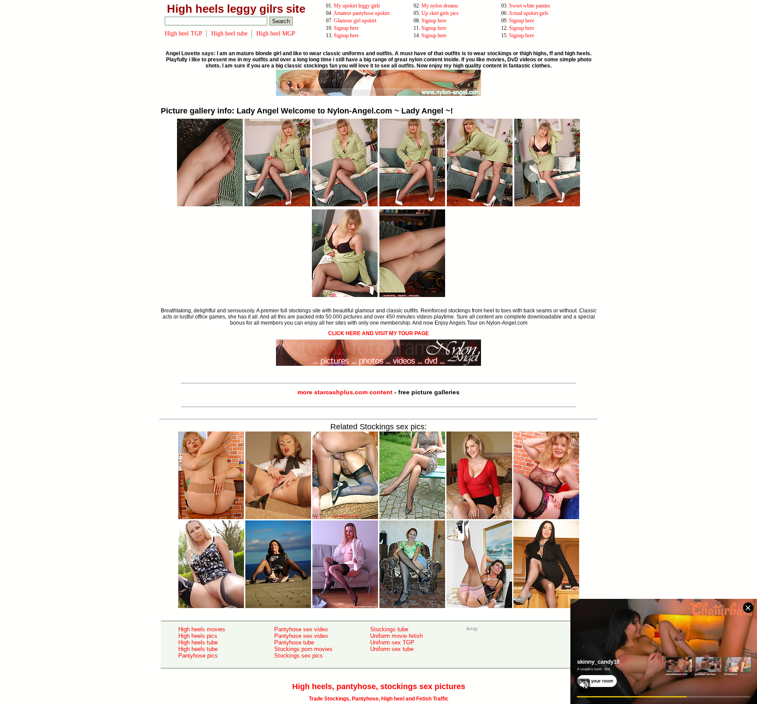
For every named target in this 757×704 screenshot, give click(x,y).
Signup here (433, 21)
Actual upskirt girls (528, 13)
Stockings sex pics (298, 655)
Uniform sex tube (392, 649)
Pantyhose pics (198, 655)
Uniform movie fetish (396, 636)
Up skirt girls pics (440, 13)
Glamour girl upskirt (355, 21)
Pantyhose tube (294, 642)
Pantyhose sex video (301, 629)
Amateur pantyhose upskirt (361, 13)
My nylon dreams (439, 6)
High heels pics (197, 636)
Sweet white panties (529, 6)
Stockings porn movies (303, 649)
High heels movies (201, 629)
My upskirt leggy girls (357, 6)
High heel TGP (183, 33)
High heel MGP (275, 33)
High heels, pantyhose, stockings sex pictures (378, 686)
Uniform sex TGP (392, 642)
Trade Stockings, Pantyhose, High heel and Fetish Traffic (379, 699)
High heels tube (198, 642)
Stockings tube (389, 629)
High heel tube (229, 33)
